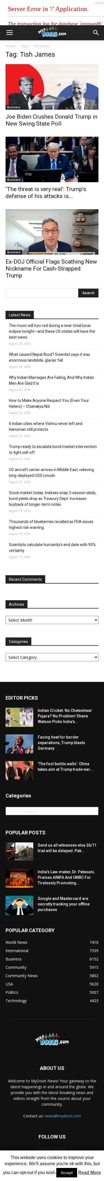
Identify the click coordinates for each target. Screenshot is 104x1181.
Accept (67, 1172)
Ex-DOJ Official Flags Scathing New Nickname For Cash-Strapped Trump (51, 268)
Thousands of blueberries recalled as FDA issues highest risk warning (51, 524)
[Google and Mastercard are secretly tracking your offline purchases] (19, 905)
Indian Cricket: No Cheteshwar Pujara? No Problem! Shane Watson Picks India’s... (65, 716)
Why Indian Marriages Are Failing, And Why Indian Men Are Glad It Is (51, 380)
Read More (89, 1172)
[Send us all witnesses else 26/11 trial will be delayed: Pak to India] (19, 851)
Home (10, 46)
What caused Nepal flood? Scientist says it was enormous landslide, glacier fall (49, 357)
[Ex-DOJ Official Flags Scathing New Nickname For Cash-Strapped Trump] (52, 232)
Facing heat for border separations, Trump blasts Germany (61, 742)
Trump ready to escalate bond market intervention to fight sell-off (53, 449)
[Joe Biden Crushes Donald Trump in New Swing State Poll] (52, 87)
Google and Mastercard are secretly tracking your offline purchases (64, 904)
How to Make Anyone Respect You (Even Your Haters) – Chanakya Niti (49, 403)
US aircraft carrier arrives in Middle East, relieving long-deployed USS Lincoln (51, 472)
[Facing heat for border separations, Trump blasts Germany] (19, 744)
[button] (96, 32)
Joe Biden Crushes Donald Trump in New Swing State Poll (51, 120)
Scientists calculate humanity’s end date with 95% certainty (52, 547)
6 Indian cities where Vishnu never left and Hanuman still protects (45, 426)
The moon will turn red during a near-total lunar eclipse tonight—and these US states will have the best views (52, 331)
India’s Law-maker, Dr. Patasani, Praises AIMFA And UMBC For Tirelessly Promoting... (66, 877)
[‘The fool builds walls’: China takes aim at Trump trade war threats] (19, 770)
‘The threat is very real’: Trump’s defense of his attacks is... (46, 192)
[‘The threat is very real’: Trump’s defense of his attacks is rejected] (52, 159)
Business (14, 107)
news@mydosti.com (63, 1116)
